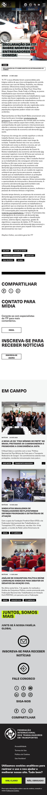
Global (20, 260)
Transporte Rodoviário (12, 255)
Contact (23, 670)
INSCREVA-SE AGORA (11, 356)
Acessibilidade (20, 746)
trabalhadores (18, 212)
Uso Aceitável (20, 758)
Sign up (23, 642)
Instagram (23, 695)
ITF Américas (16, 533)
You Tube (30, 688)
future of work (20, 251)
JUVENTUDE (30, 255)
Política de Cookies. (12, 791)
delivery (6, 251)
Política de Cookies (22, 754)
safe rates (7, 463)
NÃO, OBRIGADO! (35, 780)
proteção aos (7, 212)
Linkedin (16, 695)
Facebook (23, 688)
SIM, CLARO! (11, 780)
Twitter (16, 688)
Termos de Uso (21, 750)
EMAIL (11, 330)
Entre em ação (39, 5)
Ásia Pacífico (8, 260)
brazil (5, 533)
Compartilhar (19, 284)
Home (5, 65)
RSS (30, 695)
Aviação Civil (16, 600)
